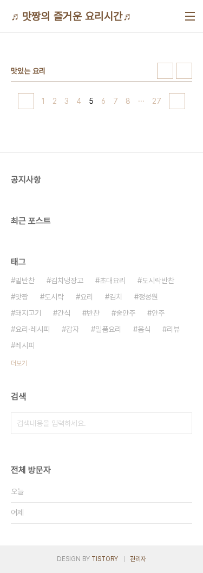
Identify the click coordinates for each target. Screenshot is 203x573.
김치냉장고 (67, 280)
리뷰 (173, 329)
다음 (177, 101)
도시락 (54, 296)
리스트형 (184, 71)
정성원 (148, 296)
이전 (26, 101)
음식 (143, 329)
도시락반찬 (158, 280)
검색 (181, 423)
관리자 (138, 559)
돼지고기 (28, 313)
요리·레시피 (32, 329)
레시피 (25, 345)
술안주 (125, 313)
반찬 (93, 313)
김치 (115, 296)
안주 (158, 313)
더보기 (19, 363)
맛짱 (21, 296)
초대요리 (113, 280)
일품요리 (108, 329)
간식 (63, 313)
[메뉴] (190, 16)
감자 (72, 329)
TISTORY (104, 559)
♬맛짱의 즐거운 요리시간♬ (72, 16)
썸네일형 (165, 71)
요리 (86, 296)
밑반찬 (25, 280)
